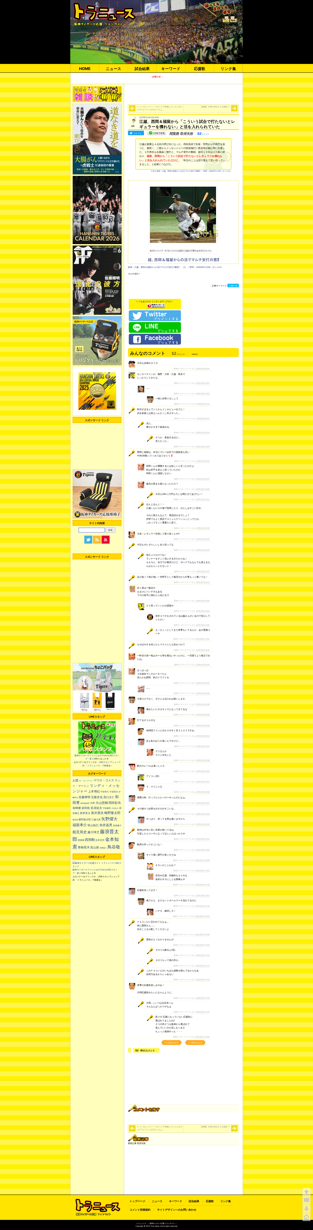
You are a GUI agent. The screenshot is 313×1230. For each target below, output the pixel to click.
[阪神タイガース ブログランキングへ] (156, 304)
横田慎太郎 (85, 819)
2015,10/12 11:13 (202, 955)
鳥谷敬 (113, 846)
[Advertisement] (183, 93)
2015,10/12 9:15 (202, 528)
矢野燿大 (109, 818)
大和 (92, 803)
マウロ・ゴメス (103, 780)
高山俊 (94, 847)
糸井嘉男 (105, 825)
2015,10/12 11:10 (202, 998)
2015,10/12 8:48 (202, 714)
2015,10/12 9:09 (202, 792)
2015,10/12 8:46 (202, 704)
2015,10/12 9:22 (202, 499)
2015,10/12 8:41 (202, 665)
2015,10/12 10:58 (202, 934)
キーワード (170, 68)
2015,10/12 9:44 (202, 850)
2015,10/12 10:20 (202, 916)
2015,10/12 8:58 (202, 489)
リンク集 (228, 68)
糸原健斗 (117, 825)
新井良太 (85, 813)
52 (203, 134)
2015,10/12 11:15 (202, 1012)
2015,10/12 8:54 (202, 611)
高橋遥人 (103, 848)
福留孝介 (80, 825)
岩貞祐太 (96, 808)
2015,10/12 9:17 (202, 571)
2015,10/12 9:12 (202, 404)
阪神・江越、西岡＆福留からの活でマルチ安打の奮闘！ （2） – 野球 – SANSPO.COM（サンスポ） (175, 267)
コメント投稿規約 (140, 1209)
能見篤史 (80, 832)
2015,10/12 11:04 (202, 945)
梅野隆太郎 (112, 813)
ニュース (113, 68)
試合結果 (142, 68)
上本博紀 (94, 791)
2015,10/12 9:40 (202, 824)
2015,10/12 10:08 (202, 860)
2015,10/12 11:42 (202, 639)
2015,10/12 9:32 (202, 839)
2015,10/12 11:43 (202, 870)
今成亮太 (114, 791)
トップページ (137, 1201)
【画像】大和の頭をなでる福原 (215, 106)
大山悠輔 (102, 803)
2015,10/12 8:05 (202, 368)
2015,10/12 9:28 (202, 814)
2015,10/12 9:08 (202, 760)
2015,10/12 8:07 (202, 383)
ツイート (137, 133)
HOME (84, 68)
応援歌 (199, 68)
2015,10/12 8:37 (202, 479)
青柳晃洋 (83, 847)
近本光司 (99, 840)
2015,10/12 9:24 (202, 446)
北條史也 (97, 797)
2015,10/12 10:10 (202, 906)
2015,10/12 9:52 (202, 895)
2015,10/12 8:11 (203, 418)
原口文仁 (108, 797)
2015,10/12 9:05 (202, 393)
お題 (75, 780)
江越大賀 (233, 285)
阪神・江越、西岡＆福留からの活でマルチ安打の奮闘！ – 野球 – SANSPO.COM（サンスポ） (194, 171)
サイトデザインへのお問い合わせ (176, 1209)
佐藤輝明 (84, 797)
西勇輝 (81, 840)
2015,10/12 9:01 (202, 746)
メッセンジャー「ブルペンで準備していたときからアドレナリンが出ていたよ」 (159, 108)
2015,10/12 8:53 (202, 736)
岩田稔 (86, 808)
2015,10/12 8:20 (202, 432)
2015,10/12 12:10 (202, 884)
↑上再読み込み (171, 1042)
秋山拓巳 (93, 825)
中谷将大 (104, 791)
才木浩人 (115, 808)
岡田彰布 (115, 803)
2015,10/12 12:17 (202, 966)
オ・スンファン (86, 781)
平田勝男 (107, 808)
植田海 (75, 820)
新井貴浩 (97, 813)
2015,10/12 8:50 (202, 771)
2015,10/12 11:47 (202, 979)
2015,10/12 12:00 (202, 1037)
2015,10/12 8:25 (202, 539)
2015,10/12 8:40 (202, 601)
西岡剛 (90, 840)
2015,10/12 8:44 (202, 693)
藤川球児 (93, 832)
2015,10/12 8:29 (202, 550)
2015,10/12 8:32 (202, 582)
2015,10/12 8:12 (202, 461)
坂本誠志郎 (84, 803)
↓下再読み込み (195, 1042)
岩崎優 (77, 808)
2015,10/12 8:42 (202, 683)
